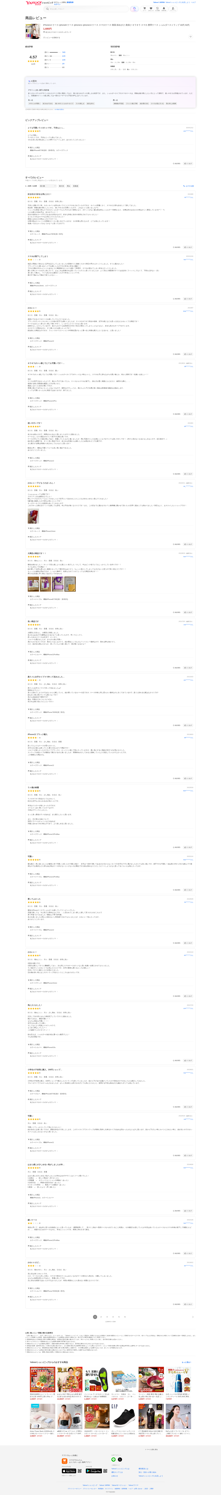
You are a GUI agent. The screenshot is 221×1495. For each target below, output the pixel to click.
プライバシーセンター (90, 1488)
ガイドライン (109, 1488)
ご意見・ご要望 (148, 1488)
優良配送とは (143, 1469)
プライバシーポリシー (74, 1488)
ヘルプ (193, 2)
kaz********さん (188, 259)
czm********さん (188, 1008)
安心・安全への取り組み (147, 1472)
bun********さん (188, 556)
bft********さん (188, 366)
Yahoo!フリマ (133, 1485)
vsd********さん (188, 1119)
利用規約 (101, 1488)
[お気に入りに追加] (190, 36)
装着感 (75, 186)
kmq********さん (188, 311)
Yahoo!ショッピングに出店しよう (178, 2)
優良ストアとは (117, 1472)
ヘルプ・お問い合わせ (135, 1488)
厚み (68, 186)
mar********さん (188, 1073)
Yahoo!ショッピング (90, 1485)
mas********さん (188, 860)
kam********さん (188, 791)
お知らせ (114, 1476)
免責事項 (117, 1488)
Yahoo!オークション (119, 1485)
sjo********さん (188, 1266)
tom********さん (188, 1168)
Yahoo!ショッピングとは (120, 1469)
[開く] (33, 516)
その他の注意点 (59, 109)
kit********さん (189, 197)
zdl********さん (188, 426)
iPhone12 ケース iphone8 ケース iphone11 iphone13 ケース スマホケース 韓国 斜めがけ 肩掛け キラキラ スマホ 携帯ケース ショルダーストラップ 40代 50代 (116, 25)
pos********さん (188, 131)
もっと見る (186, 1362)
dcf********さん (188, 955)
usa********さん (188, 624)
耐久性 (61, 186)
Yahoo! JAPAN (159, 2)
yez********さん (188, 680)
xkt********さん (188, 737)
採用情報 (124, 1488)
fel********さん (188, 902)
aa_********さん (188, 486)
